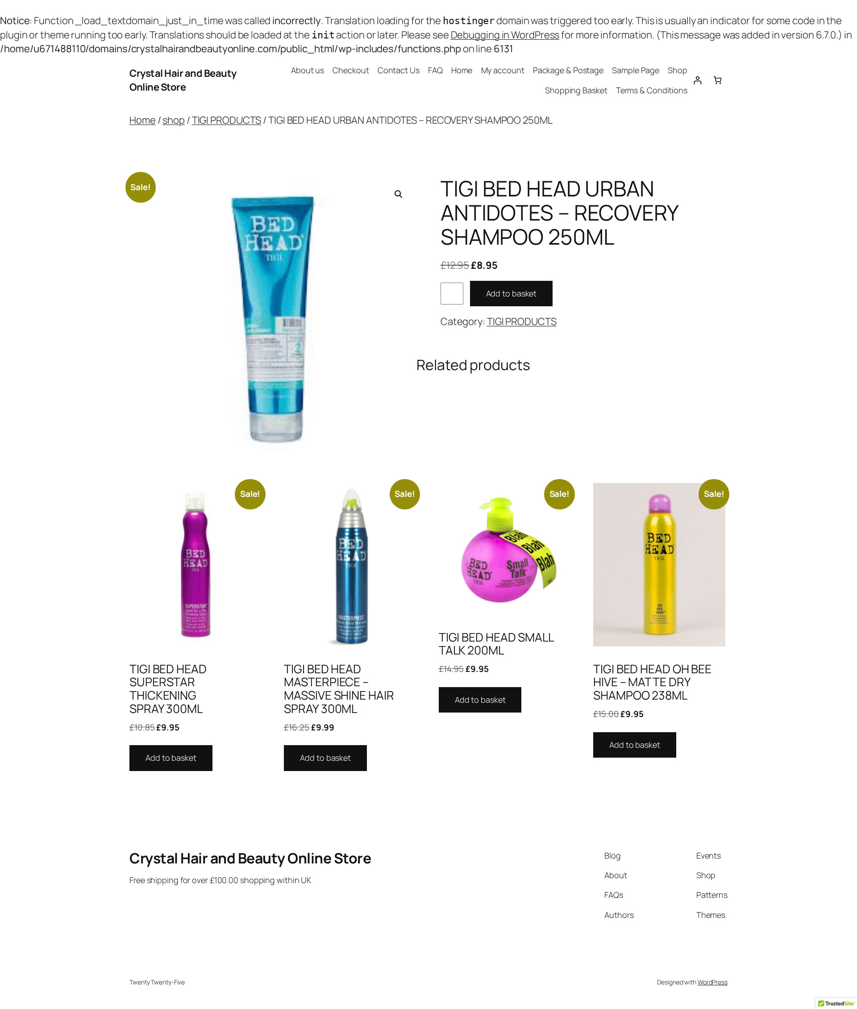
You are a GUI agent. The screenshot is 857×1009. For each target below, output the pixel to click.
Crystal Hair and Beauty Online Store (183, 80)
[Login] (697, 80)
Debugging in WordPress (505, 35)
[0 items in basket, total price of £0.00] (717, 80)
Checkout (351, 70)
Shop (677, 70)
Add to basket (511, 293)
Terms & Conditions (651, 90)
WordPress (713, 982)
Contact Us (399, 70)
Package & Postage (568, 70)
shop (173, 120)
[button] (399, 194)
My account (502, 70)
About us (307, 70)
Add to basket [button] (171, 757)
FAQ (435, 70)
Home (462, 70)
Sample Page (635, 70)
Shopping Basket (576, 90)
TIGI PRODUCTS (227, 120)
